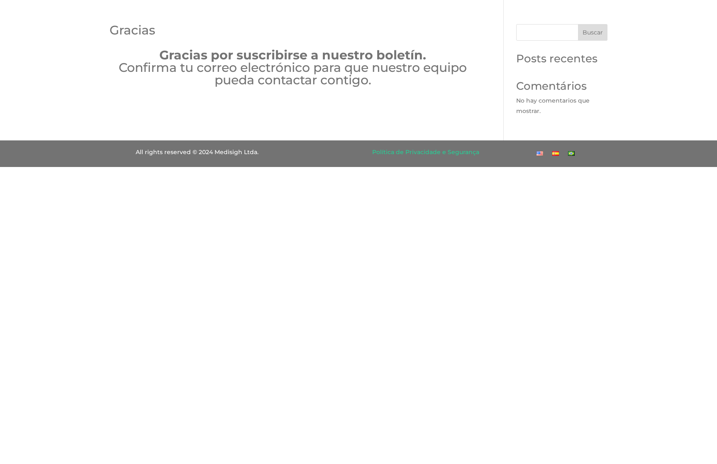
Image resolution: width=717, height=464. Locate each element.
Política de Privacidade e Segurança (425, 152)
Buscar (593, 32)
